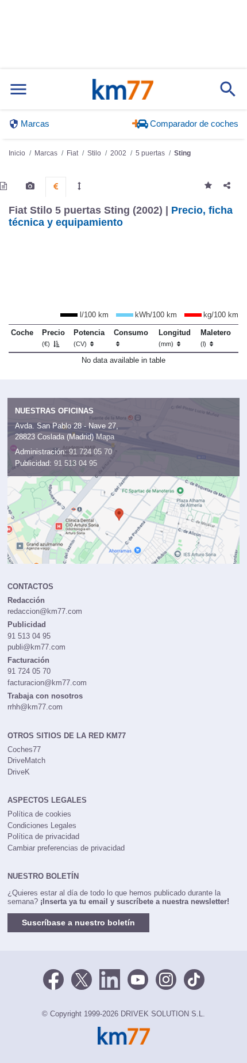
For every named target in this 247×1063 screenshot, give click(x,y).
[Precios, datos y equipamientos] (55, 186)
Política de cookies (39, 814)
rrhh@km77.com (35, 707)
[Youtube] (138, 978)
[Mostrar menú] (18, 89)
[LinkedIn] (109, 978)
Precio (53, 338)
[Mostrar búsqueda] (228, 89)
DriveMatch (26, 760)
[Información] (3, 186)
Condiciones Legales (41, 825)
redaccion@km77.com (44, 611)
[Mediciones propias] (79, 186)
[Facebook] (53, 978)
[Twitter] (81, 978)
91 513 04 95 (75, 463)
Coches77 (24, 749)
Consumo (131, 332)
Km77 (123, 89)
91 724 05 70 (90, 451)
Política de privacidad (43, 836)
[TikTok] (194, 978)
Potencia (89, 338)
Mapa (105, 436)
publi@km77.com (36, 647)
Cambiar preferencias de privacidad (66, 848)
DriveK (18, 772)
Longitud (175, 338)
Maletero (215, 338)
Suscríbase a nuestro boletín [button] (78, 922)
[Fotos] (30, 186)
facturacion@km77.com (47, 682)
